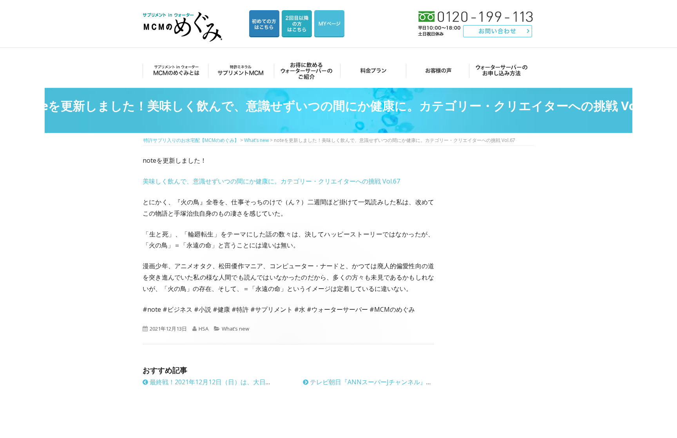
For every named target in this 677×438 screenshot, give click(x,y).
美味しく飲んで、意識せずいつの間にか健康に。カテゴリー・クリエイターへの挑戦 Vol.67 (271, 181)
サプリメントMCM (240, 70)
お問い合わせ (497, 31)
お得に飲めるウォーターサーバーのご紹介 (305, 70)
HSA (203, 328)
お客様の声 (436, 70)
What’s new (235, 328)
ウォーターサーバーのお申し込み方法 (501, 70)
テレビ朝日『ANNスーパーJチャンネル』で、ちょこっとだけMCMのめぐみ (415, 382)
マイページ (329, 23)
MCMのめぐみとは (175, 70)
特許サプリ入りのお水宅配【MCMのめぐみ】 (184, 17)
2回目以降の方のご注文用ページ (297, 23)
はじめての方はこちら (264, 23)
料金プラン (371, 70)
